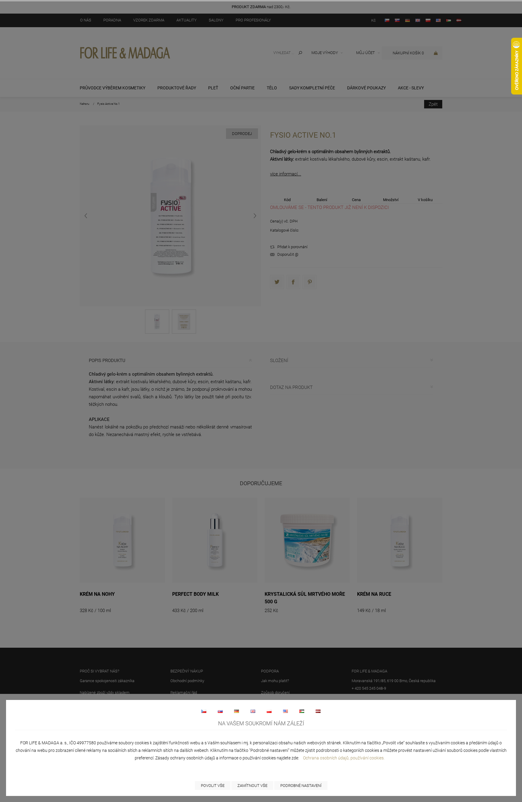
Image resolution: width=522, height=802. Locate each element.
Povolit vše (212, 785)
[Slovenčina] (220, 711)
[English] (253, 711)
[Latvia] (318, 711)
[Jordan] (302, 711)
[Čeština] (204, 711)
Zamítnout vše (252, 785)
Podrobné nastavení (300, 785)
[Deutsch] (236, 711)
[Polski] (269, 711)
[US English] (285, 711)
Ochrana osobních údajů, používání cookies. (344, 757)
